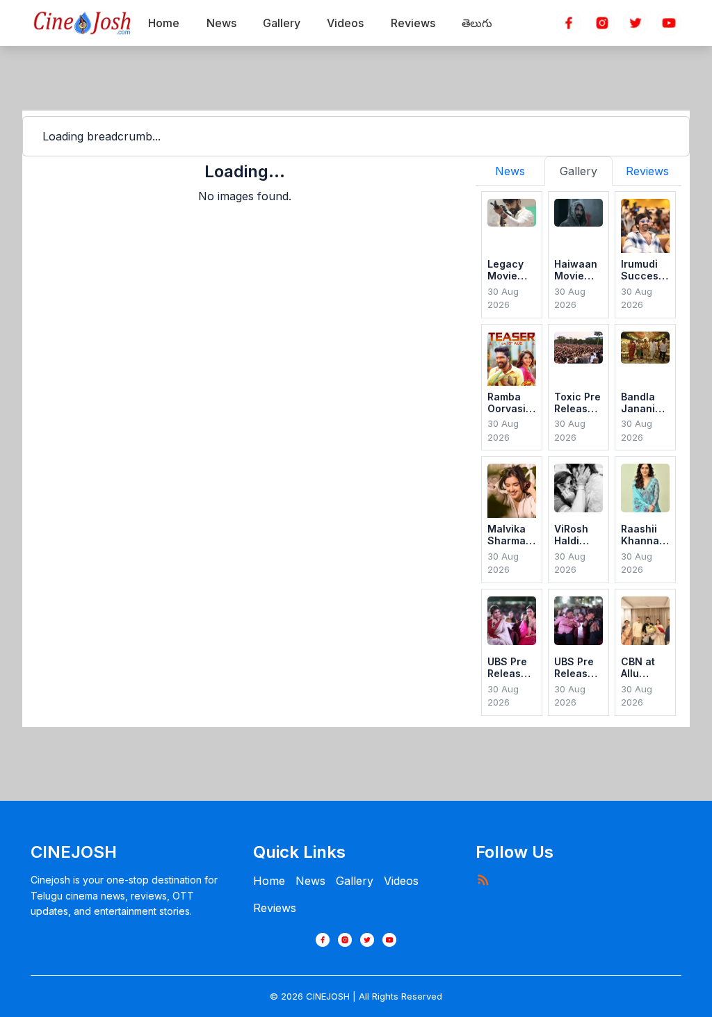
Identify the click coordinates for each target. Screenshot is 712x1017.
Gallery (354, 881)
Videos (401, 881)
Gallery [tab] (578, 171)
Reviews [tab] (647, 171)
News (310, 881)
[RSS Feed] (483, 879)
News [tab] (510, 171)
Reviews (274, 908)
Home (269, 881)
